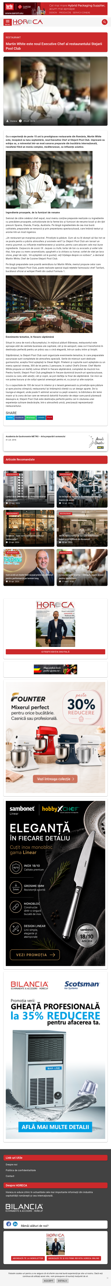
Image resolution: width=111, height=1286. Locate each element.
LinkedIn (41, 418)
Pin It (49, 418)
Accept (48, 1281)
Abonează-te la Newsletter (28, 1258)
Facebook (19, 418)
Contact (10, 1176)
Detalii (62, 1281)
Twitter (10, 418)
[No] (107, 1277)
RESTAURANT (13, 37)
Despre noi (11, 1164)
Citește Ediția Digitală (55, 652)
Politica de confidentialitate (21, 1170)
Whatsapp (30, 418)
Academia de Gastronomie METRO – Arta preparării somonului (35, 436)
